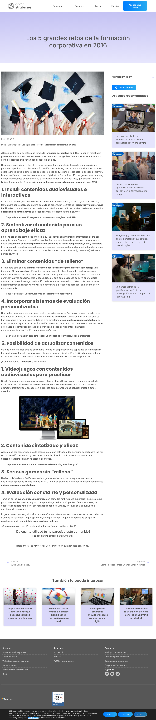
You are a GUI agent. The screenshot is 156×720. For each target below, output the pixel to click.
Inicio (3, 144)
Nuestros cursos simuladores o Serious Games (47, 384)
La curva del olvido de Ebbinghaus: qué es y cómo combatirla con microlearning (131, 139)
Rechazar (125, 714)
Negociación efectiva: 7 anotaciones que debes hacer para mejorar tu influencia (20, 613)
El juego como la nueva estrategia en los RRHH (51, 217)
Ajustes (140, 714)
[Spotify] (118, 674)
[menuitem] (115, 6)
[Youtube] (112, 674)
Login (98, 6)
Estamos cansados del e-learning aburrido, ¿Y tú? (53, 464)
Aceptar (110, 714)
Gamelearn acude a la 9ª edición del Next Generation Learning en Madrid (136, 613)
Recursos (79, 6)
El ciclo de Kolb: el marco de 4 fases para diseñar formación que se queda (59, 615)
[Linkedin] (107, 674)
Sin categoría (14, 144)
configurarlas (33, 718)
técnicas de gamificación (36, 499)
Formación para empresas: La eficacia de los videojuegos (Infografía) (53, 336)
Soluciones (58, 6)
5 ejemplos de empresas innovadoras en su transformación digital (97, 615)
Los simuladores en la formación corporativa (48, 293)
